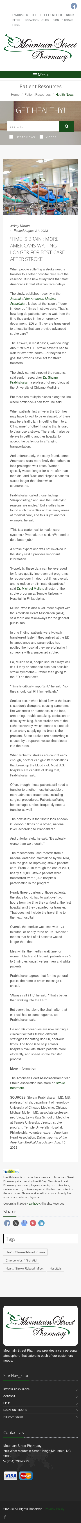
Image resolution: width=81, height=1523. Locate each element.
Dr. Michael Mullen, (30, 588)
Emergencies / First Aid (21, 1260)
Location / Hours (37, 20)
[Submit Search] (66, 126)
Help (35, 15)
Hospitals (56, 1268)
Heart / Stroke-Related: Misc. (25, 1268)
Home (15, 94)
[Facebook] (5, 1516)
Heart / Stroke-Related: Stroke (25, 1252)
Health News (25, 137)
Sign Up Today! (63, 20)
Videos (51, 137)
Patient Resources (38, 94)
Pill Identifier (52, 15)
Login (16, 25)
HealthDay (33, 1204)
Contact (9, 1396)
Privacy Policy (13, 1416)
